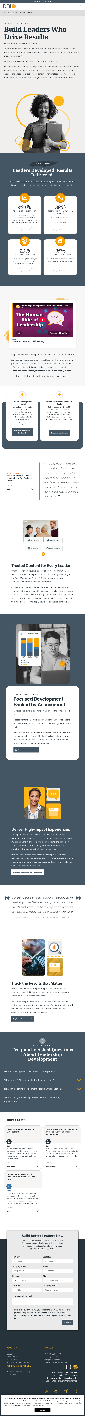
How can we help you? (22, 1296)
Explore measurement (22, 1019)
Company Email (19, 1266)
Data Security (13, 1357)
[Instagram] (66, 1391)
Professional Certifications (18, 1362)
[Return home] (5, 13)
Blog (28, 1372)
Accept (42, 1410)
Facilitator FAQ (13, 1359)
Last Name (48, 1257)
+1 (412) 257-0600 (52, 1357)
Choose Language (43, 1)
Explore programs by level (22, 431)
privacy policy (20, 1315)
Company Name (50, 1285)
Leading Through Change (16, 1375)
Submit (67, 1322)
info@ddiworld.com (52, 1359)
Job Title (16, 1285)
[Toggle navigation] (80, 6)
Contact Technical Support (55, 1362)
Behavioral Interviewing (15, 1372)
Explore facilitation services (27, 872)
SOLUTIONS (10, 13)
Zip (44, 1276)
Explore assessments (27, 750)
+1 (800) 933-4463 (46, 1249)
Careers (10, 1354)
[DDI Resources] (76, 1391)
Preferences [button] (45, 1405)
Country (15, 1276)
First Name (17, 1257)
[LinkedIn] (46, 1391)
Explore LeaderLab (59, 433)
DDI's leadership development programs (37, 181)
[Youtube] (56, 1391)
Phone (46, 1266)
